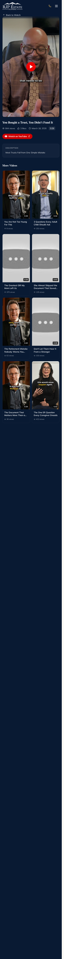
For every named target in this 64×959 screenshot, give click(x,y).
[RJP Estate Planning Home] (12, 6)
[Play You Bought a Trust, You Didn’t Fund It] (31, 67)
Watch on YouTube (17, 136)
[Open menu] (56, 6)
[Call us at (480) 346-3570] (50, 6)
